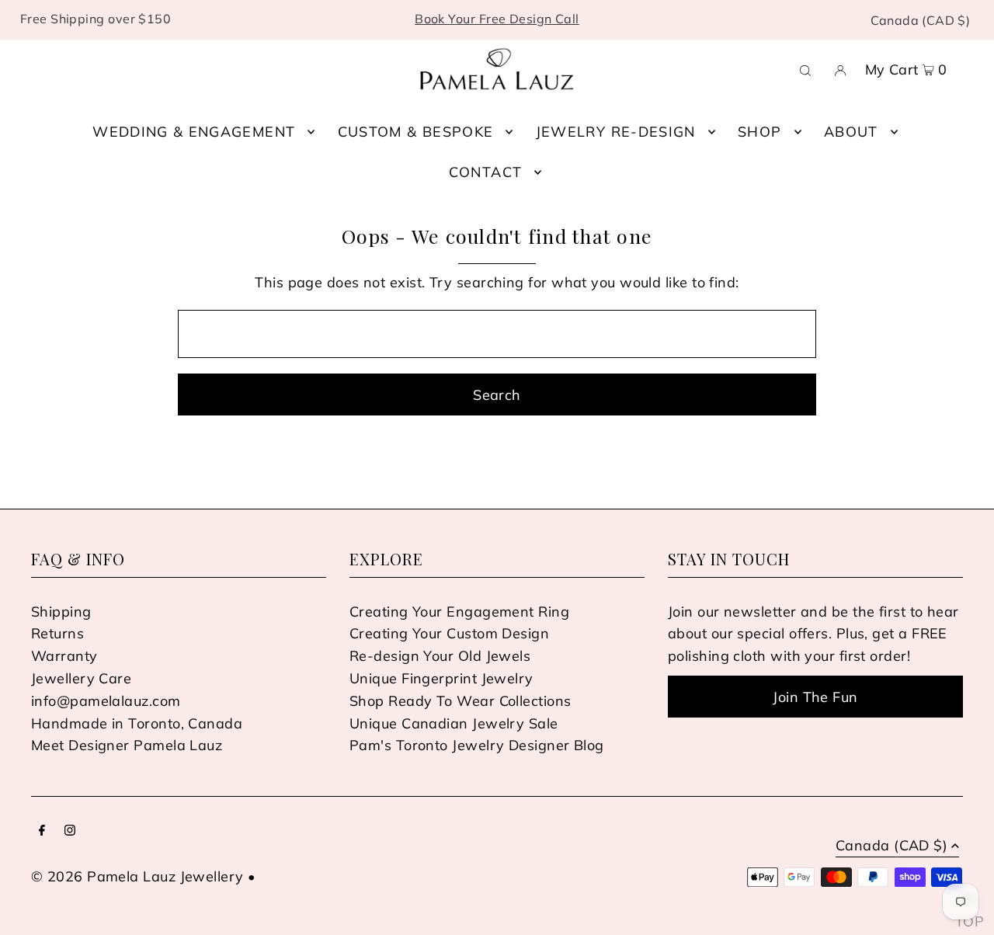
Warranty (64, 656)
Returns (57, 633)
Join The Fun (815, 697)
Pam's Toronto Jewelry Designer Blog (476, 745)
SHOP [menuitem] (759, 132)
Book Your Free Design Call (497, 18)
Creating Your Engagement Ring (459, 611)
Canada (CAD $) (921, 20)
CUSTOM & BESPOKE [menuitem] (416, 132)
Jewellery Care (81, 678)
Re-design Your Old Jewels (439, 656)
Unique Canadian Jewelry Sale (453, 723)
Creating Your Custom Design (449, 633)
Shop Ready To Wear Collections (460, 701)
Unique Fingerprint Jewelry (441, 678)
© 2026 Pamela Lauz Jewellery (137, 876)
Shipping (61, 611)
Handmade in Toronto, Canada (136, 723)
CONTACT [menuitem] (485, 172)
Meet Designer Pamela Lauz (126, 745)
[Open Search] (805, 69)
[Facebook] (42, 831)
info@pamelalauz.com (106, 701)
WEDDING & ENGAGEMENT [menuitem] (193, 132)
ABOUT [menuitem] (851, 132)
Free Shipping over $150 (95, 18)
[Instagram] (69, 831)
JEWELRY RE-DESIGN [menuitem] (616, 132)
